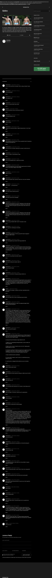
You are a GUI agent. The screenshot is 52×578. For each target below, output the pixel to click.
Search (48, 11)
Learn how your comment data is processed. (23, 557)
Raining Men (35, 41)
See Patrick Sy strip (37, 53)
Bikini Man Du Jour (36, 37)
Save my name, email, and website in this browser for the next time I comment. (9, 554)
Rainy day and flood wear (38, 33)
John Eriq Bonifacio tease (38, 29)
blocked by (42, 69)
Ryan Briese (9, 29)
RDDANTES (26, 7)
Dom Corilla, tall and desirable (38, 21)
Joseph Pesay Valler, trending (38, 49)
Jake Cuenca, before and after (38, 17)
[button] (3, 7)
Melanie (7, 108)
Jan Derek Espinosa (21, 29)
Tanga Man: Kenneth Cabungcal (38, 45)
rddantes (8, 40)
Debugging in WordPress (14, 3)
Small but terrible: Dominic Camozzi (39, 25)
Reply (7, 88)
